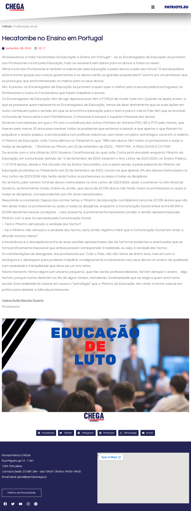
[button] (46, 433)
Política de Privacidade (22, 492)
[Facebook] (5, 504)
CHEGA (7, 26)
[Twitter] (13, 504)
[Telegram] (35, 504)
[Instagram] (28, 504)
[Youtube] (20, 504)
